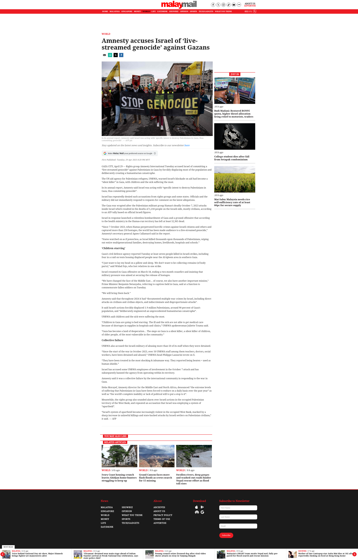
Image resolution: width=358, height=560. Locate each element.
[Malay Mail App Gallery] (197, 514)
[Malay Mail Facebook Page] (213, 5)
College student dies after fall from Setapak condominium (231, 158)
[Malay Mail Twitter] (218, 5)
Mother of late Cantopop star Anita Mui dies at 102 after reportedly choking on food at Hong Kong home (326, 554)
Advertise (250, 5)
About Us (250, 3)
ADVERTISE (160, 523)
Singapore (107, 511)
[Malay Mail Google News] (202, 514)
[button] (155, 153)
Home (105, 11)
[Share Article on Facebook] (121, 56)
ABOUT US (159, 511)
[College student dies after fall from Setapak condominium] (234, 136)
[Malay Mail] (179, 8)
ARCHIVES (159, 507)
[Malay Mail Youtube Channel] (234, 5)
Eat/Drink (107, 527)
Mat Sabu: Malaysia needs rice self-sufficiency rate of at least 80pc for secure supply (232, 202)
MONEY (137, 11)
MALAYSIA (115, 11)
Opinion (127, 511)
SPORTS (193, 11)
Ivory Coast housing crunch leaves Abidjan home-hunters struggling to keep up (119, 477)
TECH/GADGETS (206, 11)
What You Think (223, 11)
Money (105, 519)
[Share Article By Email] (104, 56)
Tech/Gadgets (130, 523)
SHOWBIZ (173, 11)
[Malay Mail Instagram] (223, 5)
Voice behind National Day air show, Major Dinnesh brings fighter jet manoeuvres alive (37, 554)
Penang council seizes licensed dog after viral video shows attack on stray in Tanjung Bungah (180, 554)
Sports (126, 519)
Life (103, 523)
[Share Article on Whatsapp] (110, 56)
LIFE (153, 11)
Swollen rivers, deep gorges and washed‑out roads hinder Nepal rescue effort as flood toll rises (193, 479)
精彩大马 (248, 11)
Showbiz (302, 551)
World (106, 34)
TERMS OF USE (162, 519)
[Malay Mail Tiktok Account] (228, 5)
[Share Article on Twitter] (116, 56)
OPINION (184, 11)
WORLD (146, 11)
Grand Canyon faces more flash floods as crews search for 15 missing (155, 477)
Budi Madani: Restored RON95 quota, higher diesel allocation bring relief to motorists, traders (233, 113)
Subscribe (226, 535)
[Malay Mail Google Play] (202, 509)
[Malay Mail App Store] (196, 509)
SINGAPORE (126, 11)
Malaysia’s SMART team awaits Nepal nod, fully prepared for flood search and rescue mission (252, 554)
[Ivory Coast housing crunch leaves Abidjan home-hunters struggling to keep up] (119, 456)
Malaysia (16, 551)
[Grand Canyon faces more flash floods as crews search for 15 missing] (157, 456)
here (186, 145)
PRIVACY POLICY (163, 515)
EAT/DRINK (162, 11)
